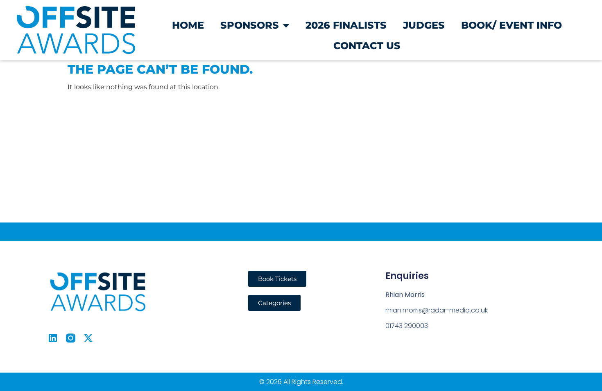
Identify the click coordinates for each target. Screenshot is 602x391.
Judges (424, 25)
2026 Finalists (346, 25)
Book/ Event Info (511, 25)
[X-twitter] (88, 338)
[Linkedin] (53, 338)
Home (188, 25)
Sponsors (249, 25)
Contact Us (367, 46)
